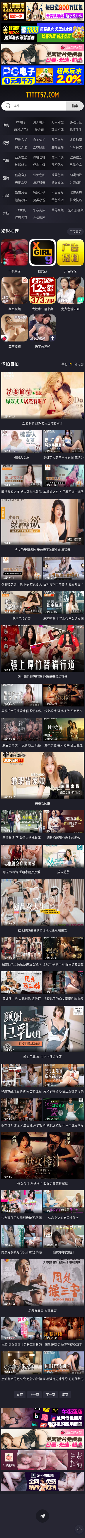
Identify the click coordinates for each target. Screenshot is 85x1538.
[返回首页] (79, 1529)
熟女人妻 (21, 147)
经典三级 (39, 165)
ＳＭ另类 (76, 147)
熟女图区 (57, 182)
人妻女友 (57, 192)
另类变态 (76, 165)
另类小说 (39, 200)
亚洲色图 (39, 175)
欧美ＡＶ (57, 140)
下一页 (50, 1395)
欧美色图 (57, 175)
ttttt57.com (42, 94)
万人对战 (57, 122)
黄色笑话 (57, 200)
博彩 (5, 125)
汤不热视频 (75, 210)
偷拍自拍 (39, 157)
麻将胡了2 (21, 129)
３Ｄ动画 (76, 140)
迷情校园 (21, 200)
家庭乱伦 (39, 192)
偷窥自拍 (21, 175)
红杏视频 (21, 217)
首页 (20, 1395)
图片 (5, 178)
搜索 (75, 106)
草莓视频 (57, 210)
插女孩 (21, 210)
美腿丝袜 (21, 182)
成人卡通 (57, 157)
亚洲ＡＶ (21, 140)
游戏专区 (76, 122)
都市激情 (21, 192)
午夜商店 (39, 210)
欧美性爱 (76, 157)
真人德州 (39, 122)
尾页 (65, 1395)
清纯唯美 (39, 182)
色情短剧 (39, 217)
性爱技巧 (76, 200)
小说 (5, 195)
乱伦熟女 (57, 165)
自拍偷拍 (39, 140)
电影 (5, 160)
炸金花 (39, 129)
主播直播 (57, 147)
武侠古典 (76, 192)
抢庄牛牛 (76, 129)
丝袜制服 (39, 147)
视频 (5, 142)
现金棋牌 (57, 129)
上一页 (34, 1395)
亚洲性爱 (21, 157)
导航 (5, 213)
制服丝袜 (21, 165)
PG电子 (21, 122)
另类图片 (76, 182)
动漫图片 (76, 175)
